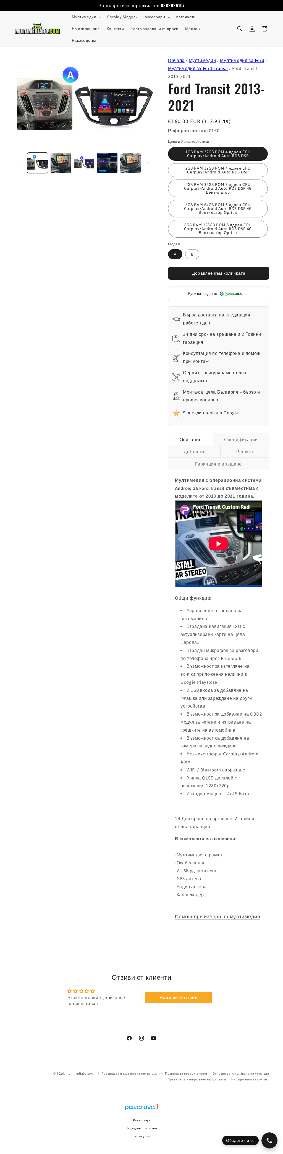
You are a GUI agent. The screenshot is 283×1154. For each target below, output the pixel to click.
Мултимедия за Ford (242, 60)
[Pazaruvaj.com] (141, 1110)
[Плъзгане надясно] (148, 163)
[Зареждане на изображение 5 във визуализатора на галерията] (130, 163)
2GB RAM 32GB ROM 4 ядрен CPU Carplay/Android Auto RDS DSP (218, 170)
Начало (176, 60)
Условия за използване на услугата (241, 1073)
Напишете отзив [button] (178, 997)
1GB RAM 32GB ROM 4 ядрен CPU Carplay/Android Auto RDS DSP (218, 154)
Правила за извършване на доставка (196, 1079)
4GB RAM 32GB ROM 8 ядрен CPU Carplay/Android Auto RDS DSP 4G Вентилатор (218, 188)
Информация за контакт (250, 1079)
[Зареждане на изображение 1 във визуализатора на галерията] (37, 163)
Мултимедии (202, 60)
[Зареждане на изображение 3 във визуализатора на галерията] (84, 163)
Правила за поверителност (186, 1073)
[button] (86, 17)
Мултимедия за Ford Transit (198, 68)
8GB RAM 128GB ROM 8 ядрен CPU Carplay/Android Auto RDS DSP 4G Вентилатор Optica (218, 229)
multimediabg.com (79, 1073)
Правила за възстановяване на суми (130, 1073)
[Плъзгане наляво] (20, 163)
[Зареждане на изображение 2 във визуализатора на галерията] (61, 163)
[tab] (190, 439)
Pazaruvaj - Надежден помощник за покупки (141, 1128)
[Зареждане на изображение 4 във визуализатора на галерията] (107, 163)
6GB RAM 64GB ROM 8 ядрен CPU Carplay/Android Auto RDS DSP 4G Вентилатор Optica (218, 208)
